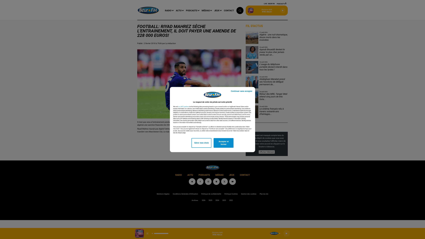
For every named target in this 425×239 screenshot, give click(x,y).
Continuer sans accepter (241, 91)
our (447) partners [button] (183, 106)
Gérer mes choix (201, 142)
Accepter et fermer (224, 143)
